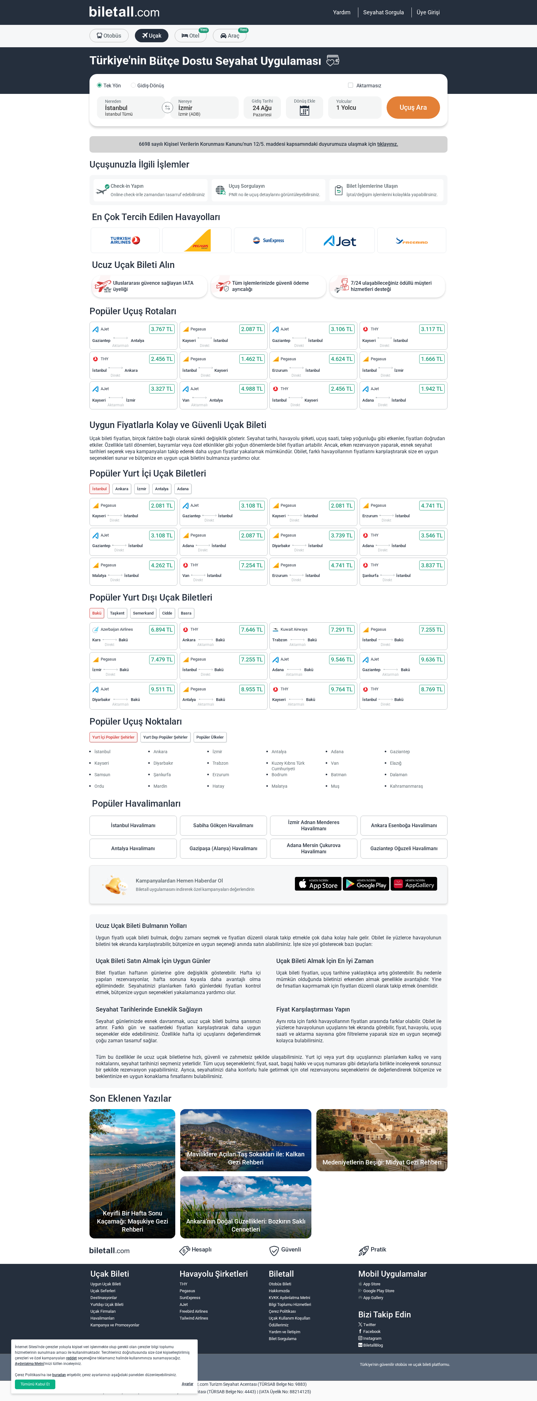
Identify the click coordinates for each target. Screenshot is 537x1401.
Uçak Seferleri (102, 1290)
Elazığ (396, 763)
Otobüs (111, 35)
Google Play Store (378, 1290)
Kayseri (101, 763)
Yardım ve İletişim (284, 1332)
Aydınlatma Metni (29, 1364)
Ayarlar (187, 1384)
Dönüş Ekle (304, 101)
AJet (184, 1304)
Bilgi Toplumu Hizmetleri (290, 1304)
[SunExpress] (268, 240)
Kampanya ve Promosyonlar (114, 1325)
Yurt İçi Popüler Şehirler (113, 737)
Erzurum (221, 774)
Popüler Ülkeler (210, 737)
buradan (59, 1375)
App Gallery (372, 1297)
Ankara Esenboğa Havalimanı (404, 825)
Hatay (218, 786)
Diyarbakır (163, 763)
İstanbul (99, 488)
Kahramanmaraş (406, 786)
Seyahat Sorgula (383, 12)
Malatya (279, 786)
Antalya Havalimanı (133, 848)
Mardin (160, 786)
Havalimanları (102, 1318)
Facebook (371, 1331)
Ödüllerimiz (278, 1325)
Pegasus (187, 1290)
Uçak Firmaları (103, 1311)
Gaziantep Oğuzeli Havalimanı (404, 848)
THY (183, 1284)
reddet (71, 1358)
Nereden (113, 101)
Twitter (369, 1324)
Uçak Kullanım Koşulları (289, 1318)
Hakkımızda (279, 1290)
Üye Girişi (428, 12)
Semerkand (143, 613)
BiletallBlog (372, 1345)
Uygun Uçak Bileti (105, 1284)
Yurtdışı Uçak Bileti (106, 1304)
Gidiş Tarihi (262, 101)
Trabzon (220, 763)
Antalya (161, 488)
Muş (335, 786)
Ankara (121, 488)
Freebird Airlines (194, 1311)
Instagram (371, 1338)
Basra (186, 613)
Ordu (99, 786)
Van (335, 763)
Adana (183, 488)
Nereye (185, 101)
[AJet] (340, 240)
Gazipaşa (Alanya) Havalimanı (223, 848)
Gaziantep (400, 751)
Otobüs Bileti (280, 1284)
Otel (197, 34)
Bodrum (279, 774)
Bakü (96, 613)
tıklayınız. (387, 144)
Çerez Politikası (282, 1311)
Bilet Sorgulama (282, 1338)
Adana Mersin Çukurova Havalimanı (314, 848)
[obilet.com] (124, 17)
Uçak (154, 35)
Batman (339, 774)
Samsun (102, 774)
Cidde (167, 613)
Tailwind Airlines (194, 1318)
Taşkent (117, 613)
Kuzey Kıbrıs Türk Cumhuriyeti (288, 766)
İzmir (141, 488)
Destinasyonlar (103, 1297)
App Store (371, 1284)
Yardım (342, 12)
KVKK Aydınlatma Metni (289, 1297)
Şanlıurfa (162, 774)
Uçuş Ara (413, 107)
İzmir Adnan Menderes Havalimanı (313, 825)
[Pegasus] (197, 240)
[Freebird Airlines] (412, 240)
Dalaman (398, 774)
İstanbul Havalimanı (133, 825)
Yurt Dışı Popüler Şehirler (165, 737)
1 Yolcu (346, 107)
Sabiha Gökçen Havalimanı (223, 825)
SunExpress (190, 1297)
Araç (236, 34)
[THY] (125, 240)
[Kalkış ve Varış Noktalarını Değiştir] (167, 107)
